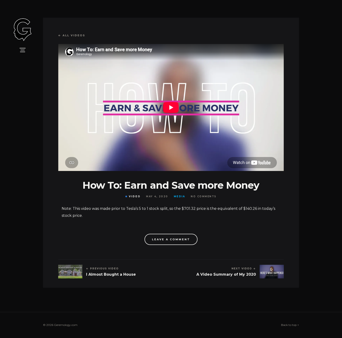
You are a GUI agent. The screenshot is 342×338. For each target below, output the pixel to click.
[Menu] (23, 50)
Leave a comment (171, 239)
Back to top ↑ (290, 325)
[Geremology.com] (22, 30)
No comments (204, 196)
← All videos (71, 35)
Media (179, 196)
